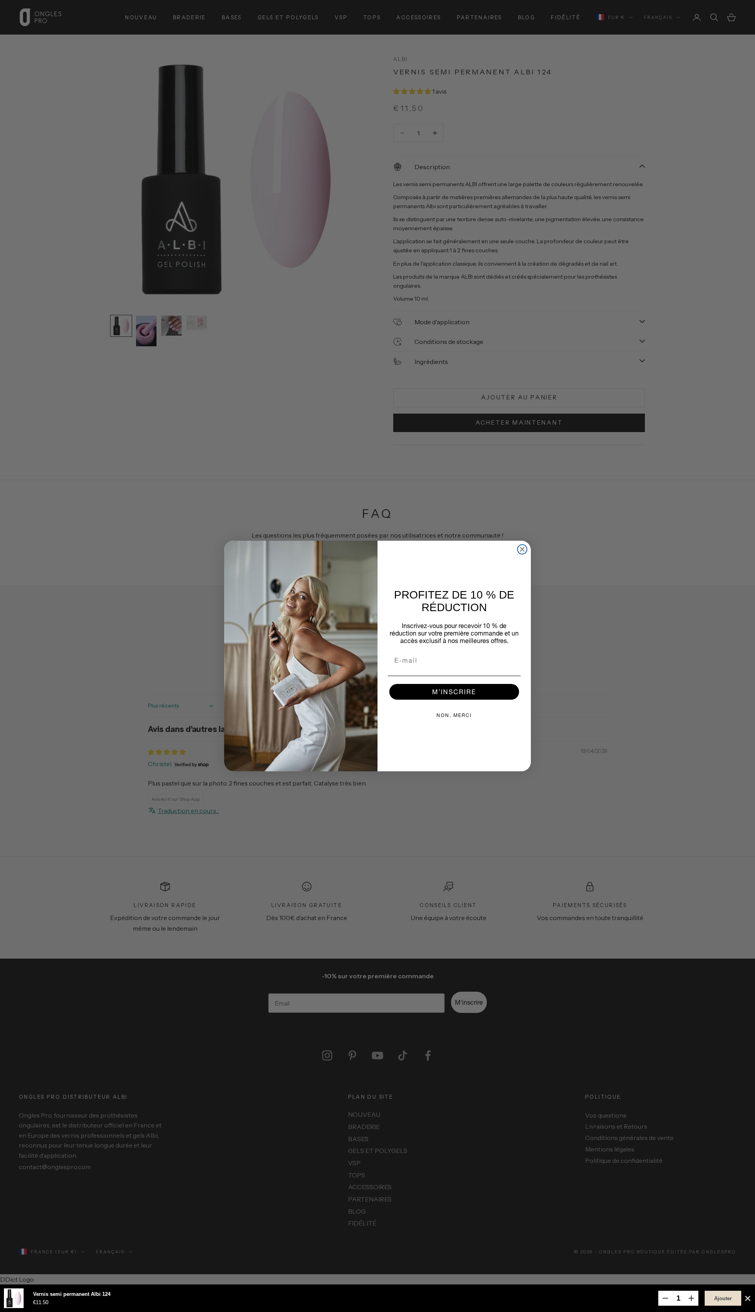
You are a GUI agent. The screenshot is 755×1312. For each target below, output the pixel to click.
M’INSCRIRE (454, 691)
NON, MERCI (454, 715)
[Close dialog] (522, 549)
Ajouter (723, 1298)
